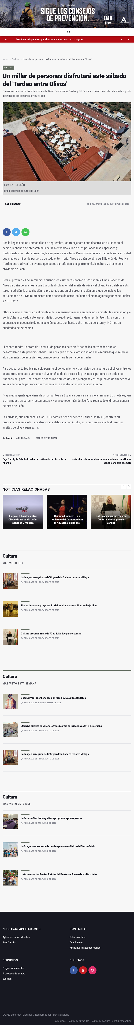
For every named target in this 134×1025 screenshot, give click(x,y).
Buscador (7, 978)
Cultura (15, 59)
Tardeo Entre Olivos (46, 438)
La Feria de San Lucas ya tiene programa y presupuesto (51, 818)
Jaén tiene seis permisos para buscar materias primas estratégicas (49, 39)
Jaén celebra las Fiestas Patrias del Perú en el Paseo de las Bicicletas (59, 874)
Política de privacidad (78, 1021)
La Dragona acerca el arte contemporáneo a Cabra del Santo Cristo (58, 846)
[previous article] (128, 39)
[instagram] (92, 970)
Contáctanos (76, 942)
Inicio (5, 59)
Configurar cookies (121, 1021)
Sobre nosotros (77, 937)
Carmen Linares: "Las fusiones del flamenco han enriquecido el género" (67, 519)
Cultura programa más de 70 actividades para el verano (111, 519)
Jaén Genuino (9, 942)
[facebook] (7, 232)
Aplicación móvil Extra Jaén (16, 937)
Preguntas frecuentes (13, 968)
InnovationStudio (60, 1014)
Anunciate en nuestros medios (85, 947)
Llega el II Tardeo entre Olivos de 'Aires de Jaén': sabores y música (23, 519)
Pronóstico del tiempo (14, 973)
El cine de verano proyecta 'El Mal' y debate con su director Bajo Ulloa (59, 605)
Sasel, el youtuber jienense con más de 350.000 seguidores (53, 698)
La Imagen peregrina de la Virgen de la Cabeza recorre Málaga (55, 577)
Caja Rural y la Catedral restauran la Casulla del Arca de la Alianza (34, 461)
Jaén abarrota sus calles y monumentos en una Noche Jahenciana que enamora (101, 461)
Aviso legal (60, 1021)
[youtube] (83, 970)
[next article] (122, 39)
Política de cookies (100, 1021)
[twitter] (16, 232)
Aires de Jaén (23, 438)
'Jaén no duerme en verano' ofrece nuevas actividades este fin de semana (61, 726)
